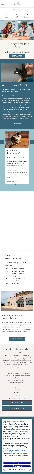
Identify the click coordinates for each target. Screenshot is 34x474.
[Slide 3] (18, 184)
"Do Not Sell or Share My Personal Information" (14, 451)
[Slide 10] (24, 398)
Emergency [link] (17, 124)
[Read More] (21, 382)
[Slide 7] (19, 398)
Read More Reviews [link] (17, 408)
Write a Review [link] (17, 402)
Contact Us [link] (17, 56)
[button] (2, 3)
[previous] (2, 142)
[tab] (9, 265)
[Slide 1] (15, 184)
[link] (17, 3)
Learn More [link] (11, 181)
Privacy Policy (8, 440)
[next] (32, 142)
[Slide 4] (14, 398)
